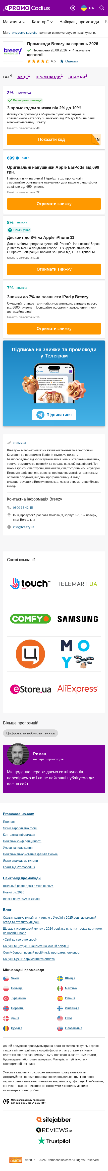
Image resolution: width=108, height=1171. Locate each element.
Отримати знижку (54, 204)
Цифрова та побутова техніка (30, 733)
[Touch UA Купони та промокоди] (30, 583)
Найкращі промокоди (22, 878)
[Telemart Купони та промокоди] (77, 583)
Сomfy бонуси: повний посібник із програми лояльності (42, 952)
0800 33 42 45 (23, 507)
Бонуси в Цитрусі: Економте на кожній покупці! (36, 946)
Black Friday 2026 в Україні (21, 899)
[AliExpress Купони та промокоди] (77, 689)
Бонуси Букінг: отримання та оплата (29, 959)
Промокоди (48, 77)
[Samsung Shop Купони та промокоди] (77, 618)
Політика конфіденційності (22, 841)
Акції (23, 77)
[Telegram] (72, 7)
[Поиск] (101, 7)
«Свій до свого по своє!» (20, 939)
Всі (6, 77)
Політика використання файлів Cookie (30, 854)
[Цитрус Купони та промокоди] (30, 654)
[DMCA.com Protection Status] (15, 1160)
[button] (16, 22)
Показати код (51, 139)
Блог (7, 910)
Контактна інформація (19, 834)
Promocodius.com (18, 814)
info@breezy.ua (23, 527)
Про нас (9, 822)
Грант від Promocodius (19, 867)
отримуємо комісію (23, 32)
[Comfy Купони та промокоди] (30, 618)
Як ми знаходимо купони (20, 860)
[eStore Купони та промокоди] (30, 689)
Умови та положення (18, 847)
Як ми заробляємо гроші (20, 828)
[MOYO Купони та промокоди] (77, 654)
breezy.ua (19, 443)
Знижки (77, 77)
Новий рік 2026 (13, 892)
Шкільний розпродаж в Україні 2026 (28, 886)
